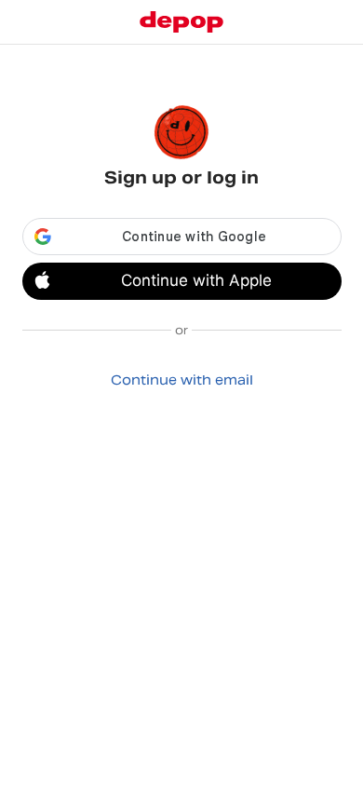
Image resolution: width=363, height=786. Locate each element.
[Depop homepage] (181, 22)
